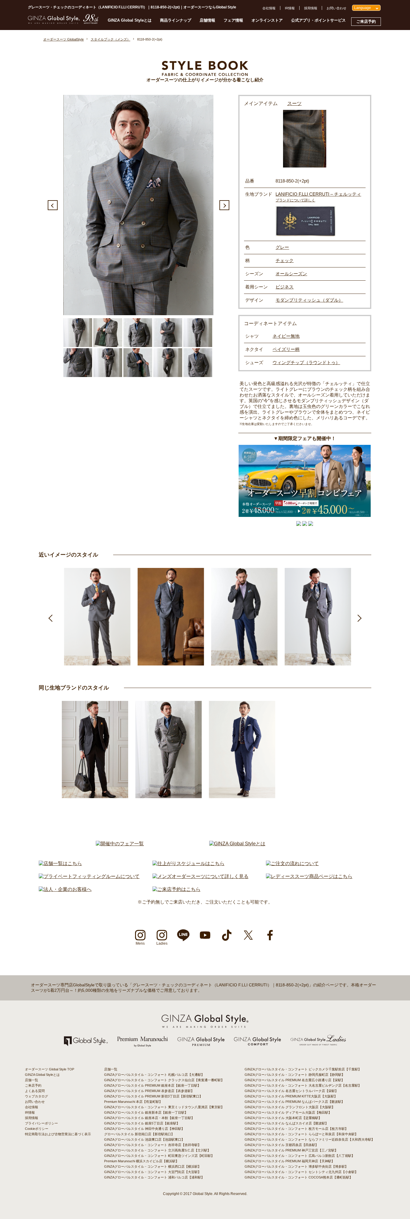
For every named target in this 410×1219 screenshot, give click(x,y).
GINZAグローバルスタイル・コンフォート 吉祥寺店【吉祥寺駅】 (152, 1145)
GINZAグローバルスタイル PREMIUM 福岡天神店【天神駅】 (290, 1161)
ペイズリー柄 (286, 349)
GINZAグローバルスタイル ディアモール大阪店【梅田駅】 (288, 1112)
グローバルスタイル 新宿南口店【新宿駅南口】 (139, 1134)
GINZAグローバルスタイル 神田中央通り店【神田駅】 (144, 1128)
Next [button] (224, 205)
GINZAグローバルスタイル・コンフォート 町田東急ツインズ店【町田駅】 (159, 1155)
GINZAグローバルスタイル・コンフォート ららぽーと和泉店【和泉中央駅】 (301, 1134)
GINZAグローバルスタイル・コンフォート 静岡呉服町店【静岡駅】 (295, 1074)
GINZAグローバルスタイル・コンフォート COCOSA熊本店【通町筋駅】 (299, 1177)
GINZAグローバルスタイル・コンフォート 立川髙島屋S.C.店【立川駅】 (157, 1150)
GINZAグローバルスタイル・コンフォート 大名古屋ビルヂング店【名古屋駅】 (303, 1085)
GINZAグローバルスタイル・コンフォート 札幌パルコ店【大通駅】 (154, 1074)
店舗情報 (207, 20)
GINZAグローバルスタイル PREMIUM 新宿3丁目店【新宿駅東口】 (153, 1096)
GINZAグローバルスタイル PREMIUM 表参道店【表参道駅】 (149, 1091)
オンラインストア (267, 20)
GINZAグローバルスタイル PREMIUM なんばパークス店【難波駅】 (295, 1101)
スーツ (294, 103)
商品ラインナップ (175, 20)
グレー (282, 247)
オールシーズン (291, 273)
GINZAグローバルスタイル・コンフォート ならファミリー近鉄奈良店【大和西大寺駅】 (310, 1139)
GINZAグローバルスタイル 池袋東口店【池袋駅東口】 (144, 1139)
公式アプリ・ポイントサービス (318, 20)
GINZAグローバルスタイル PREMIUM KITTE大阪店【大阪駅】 (291, 1096)
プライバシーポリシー (41, 1123)
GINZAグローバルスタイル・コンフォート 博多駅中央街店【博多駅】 (296, 1166)
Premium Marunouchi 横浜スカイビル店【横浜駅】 (141, 1161)
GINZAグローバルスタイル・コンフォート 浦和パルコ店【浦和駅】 (154, 1177)
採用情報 (310, 8)
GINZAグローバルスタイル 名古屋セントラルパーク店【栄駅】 (291, 1091)
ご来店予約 (366, 21)
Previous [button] (53, 205)
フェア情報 (233, 20)
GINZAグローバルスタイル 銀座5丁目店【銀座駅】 (142, 1123)
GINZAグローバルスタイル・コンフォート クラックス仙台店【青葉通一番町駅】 (164, 1080)
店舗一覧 (31, 1080)
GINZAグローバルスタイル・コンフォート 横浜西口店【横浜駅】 (152, 1166)
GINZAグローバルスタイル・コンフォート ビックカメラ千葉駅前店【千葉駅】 (303, 1069)
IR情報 (290, 8)
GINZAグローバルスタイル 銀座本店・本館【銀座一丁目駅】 (149, 1118)
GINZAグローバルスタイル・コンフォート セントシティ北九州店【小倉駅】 (301, 1172)
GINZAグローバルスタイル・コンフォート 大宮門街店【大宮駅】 (152, 1172)
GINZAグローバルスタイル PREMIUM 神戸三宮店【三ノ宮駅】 (291, 1150)
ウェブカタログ (36, 1096)
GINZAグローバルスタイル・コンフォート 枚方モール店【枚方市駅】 (296, 1128)
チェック (285, 260)
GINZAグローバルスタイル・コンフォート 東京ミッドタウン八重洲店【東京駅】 (164, 1107)
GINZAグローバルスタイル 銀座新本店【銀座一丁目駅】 (146, 1112)
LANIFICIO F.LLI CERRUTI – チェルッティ (318, 194)
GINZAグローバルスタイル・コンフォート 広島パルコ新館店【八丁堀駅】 (300, 1155)
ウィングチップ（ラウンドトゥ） (306, 362)
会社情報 (269, 8)
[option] (138, 205)
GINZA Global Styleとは (130, 20)
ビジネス (285, 286)
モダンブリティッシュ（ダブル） (309, 300)
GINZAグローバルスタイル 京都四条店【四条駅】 (281, 1145)
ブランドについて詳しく (295, 200)
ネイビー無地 (286, 336)
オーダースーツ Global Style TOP (49, 1069)
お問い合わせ (336, 8)
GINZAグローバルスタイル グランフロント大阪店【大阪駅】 (290, 1107)
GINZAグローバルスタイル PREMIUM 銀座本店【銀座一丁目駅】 (152, 1085)
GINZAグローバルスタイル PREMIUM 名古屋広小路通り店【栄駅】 (295, 1080)
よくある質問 (35, 1091)
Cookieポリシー (36, 1128)
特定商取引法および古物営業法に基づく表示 (58, 1134)
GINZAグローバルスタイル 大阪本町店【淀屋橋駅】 (283, 1118)
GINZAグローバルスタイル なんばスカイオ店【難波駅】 (286, 1123)
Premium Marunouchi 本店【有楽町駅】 (133, 1101)
